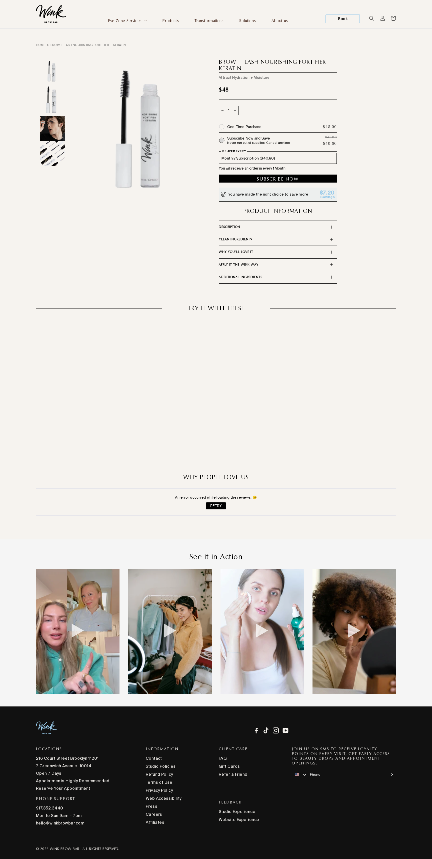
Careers (154, 814)
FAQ (223, 758)
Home (40, 45)
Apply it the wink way (238, 265)
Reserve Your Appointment (63, 788)
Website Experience (239, 819)
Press (151, 806)
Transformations (209, 20)
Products (170, 20)
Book (343, 18)
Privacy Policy (159, 790)
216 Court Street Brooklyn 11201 (67, 758)
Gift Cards (229, 766)
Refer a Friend (233, 774)
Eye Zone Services (125, 20)
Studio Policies (161, 766)
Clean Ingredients (235, 239)
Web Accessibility (164, 798)
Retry (216, 506)
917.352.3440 (49, 808)
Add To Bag (216, 441)
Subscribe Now (278, 179)
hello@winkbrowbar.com (60, 823)
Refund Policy (159, 774)
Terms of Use (159, 782)
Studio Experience (237, 811)
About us (280, 20)
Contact (154, 758)
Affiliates (155, 822)
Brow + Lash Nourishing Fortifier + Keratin (88, 45)
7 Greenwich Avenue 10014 (63, 765)
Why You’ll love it (236, 252)
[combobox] (300, 774)
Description (229, 227)
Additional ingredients (240, 277)
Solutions (247, 20)
